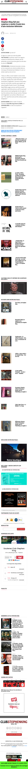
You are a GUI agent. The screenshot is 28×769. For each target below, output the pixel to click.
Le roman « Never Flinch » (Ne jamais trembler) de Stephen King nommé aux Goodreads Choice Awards (20, 176)
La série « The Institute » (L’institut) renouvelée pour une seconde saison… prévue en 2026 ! (17, 634)
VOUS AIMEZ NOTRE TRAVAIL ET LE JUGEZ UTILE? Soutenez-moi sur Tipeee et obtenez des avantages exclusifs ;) (14, 765)
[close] (27, 760)
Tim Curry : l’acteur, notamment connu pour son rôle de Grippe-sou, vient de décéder (17, 657)
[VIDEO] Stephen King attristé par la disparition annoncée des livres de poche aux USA (20, 158)
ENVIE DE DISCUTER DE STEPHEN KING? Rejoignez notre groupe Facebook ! (11, 131)
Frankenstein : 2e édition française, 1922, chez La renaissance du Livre (20, 339)
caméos (7, 117)
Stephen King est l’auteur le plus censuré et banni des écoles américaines (20, 209)
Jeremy (6, 33)
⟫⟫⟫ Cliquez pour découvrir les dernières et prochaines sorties (11, 690)
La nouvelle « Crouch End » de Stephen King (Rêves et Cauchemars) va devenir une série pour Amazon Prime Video (17, 647)
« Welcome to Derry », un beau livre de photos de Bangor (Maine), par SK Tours (21, 141)
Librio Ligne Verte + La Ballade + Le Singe (20, 405)
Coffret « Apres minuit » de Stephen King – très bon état (20, 355)
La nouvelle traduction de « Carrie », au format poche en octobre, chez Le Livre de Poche (17, 669)
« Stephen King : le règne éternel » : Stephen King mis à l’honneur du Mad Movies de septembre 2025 (20, 244)
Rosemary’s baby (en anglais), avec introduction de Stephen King (21, 322)
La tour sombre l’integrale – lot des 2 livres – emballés (20, 372)
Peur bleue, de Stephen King (20, 303)
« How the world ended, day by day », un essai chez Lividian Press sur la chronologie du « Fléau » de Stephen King (20, 261)
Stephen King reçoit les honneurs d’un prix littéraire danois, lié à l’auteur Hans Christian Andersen (20, 192)
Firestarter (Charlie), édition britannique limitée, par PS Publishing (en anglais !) (21, 390)
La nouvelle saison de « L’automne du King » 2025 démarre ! (20, 225)
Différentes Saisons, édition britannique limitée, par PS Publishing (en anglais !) (21, 423)
